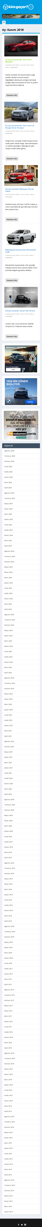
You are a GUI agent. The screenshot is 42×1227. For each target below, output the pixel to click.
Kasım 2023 (8, 599)
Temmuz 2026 (9, 456)
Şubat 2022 (8, 710)
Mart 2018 (8, 953)
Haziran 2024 (9, 562)
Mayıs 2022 (8, 694)
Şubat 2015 (8, 1148)
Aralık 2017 (8, 969)
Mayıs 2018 (8, 942)
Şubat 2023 (8, 646)
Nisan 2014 (8, 1201)
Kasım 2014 (8, 1164)
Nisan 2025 (8, 509)
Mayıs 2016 (8, 1069)
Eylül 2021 (8, 736)
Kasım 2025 (8, 477)
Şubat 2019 (8, 895)
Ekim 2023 (8, 604)
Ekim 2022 (8, 667)
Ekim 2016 (8, 1043)
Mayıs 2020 (8, 815)
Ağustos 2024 (9, 551)
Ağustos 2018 (9, 926)
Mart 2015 (8, 1143)
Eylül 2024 (8, 546)
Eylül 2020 (8, 794)
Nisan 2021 (8, 757)
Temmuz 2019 (9, 868)
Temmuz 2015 (9, 1122)
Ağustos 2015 (9, 1117)
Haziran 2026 (9, 461)
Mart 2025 (8, 514)
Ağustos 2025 (9, 493)
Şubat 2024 (8, 583)
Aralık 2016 (8, 1032)
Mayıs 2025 (8, 504)
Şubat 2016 (8, 1085)
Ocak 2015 (8, 1154)
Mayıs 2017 (8, 1006)
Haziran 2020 (9, 810)
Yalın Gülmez (16, 65)
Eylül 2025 (8, 488)
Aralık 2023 (8, 593)
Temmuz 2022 (9, 683)
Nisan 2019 (8, 884)
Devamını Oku (12, 95)
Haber (7, 67)
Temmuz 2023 (9, 620)
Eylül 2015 (8, 1111)
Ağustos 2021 (9, 741)
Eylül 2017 (8, 984)
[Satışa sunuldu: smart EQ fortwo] (21, 297)
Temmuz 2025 (9, 498)
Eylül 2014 (8, 1175)
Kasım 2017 (8, 974)
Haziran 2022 (9, 689)
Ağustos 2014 (9, 1180)
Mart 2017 (8, 1016)
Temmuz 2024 (9, 556)
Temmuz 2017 (9, 995)
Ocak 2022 (8, 715)
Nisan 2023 (8, 636)
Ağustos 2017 (9, 990)
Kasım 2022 (8, 662)
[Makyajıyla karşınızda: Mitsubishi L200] (21, 236)
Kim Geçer (22, 1221)
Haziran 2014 (9, 1191)
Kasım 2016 (8, 1037)
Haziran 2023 (9, 625)
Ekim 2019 (8, 852)
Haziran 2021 (9, 747)
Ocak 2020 (8, 837)
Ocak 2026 (8, 466)
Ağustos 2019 (9, 863)
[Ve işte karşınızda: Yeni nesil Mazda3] (21, 46)
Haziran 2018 (9, 937)
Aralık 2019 (8, 842)
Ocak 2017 (8, 1027)
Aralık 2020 (8, 778)
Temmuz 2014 (9, 1185)
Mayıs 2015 (8, 1132)
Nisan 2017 (8, 1011)
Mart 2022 (8, 704)
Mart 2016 (8, 1080)
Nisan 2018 (8, 947)
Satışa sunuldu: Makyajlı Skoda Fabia (19, 190)
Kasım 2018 (8, 910)
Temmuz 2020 (9, 805)
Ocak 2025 (8, 525)
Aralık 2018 (8, 905)
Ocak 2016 (8, 1090)
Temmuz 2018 (9, 932)
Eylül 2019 (8, 858)
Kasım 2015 (8, 1101)
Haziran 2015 (9, 1127)
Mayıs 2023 (8, 630)
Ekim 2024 (8, 540)
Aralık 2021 (8, 720)
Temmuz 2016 (9, 1058)
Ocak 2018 (8, 963)
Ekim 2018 (8, 916)
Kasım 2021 (8, 725)
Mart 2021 (8, 763)
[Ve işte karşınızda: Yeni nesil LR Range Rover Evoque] (21, 112)
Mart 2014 (8, 1206)
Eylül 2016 (8, 1048)
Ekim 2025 (8, 482)
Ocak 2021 (8, 773)
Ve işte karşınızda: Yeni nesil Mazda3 (18, 60)
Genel (32, 65)
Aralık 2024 (8, 530)
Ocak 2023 (8, 651)
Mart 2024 (8, 578)
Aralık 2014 (8, 1159)
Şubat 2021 (8, 768)
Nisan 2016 (8, 1074)
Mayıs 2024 (8, 567)
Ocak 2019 (8, 900)
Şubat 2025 (8, 519)
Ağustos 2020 (9, 799)
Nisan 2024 (8, 572)
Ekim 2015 (8, 1106)
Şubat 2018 (8, 958)
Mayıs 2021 (8, 752)
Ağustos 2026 (9, 451)
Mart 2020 (8, 826)
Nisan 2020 (8, 821)
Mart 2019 (8, 889)
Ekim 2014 (8, 1169)
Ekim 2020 (8, 789)
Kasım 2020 (8, 784)
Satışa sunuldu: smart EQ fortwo (20, 311)
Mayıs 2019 (8, 879)
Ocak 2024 (8, 588)
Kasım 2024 (8, 535)
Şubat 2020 (8, 831)
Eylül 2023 (8, 609)
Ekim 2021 (8, 731)
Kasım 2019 (8, 847)
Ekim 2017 (8, 979)
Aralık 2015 (8, 1095)
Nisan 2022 (8, 699)
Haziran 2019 (9, 873)
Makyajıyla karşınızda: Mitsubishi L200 (20, 251)
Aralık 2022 (8, 657)
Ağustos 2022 (9, 678)
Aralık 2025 (8, 472)
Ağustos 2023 (9, 615)
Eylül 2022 (8, 673)
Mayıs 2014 (8, 1196)
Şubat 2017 (8, 1021)
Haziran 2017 (9, 1000)
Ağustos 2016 (9, 1053)
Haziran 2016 (9, 1064)
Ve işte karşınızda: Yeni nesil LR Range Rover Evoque (19, 126)
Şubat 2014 (8, 1212)
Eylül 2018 (8, 921)
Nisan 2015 (8, 1138)
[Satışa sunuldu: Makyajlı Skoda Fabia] (21, 175)
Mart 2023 (8, 641)
